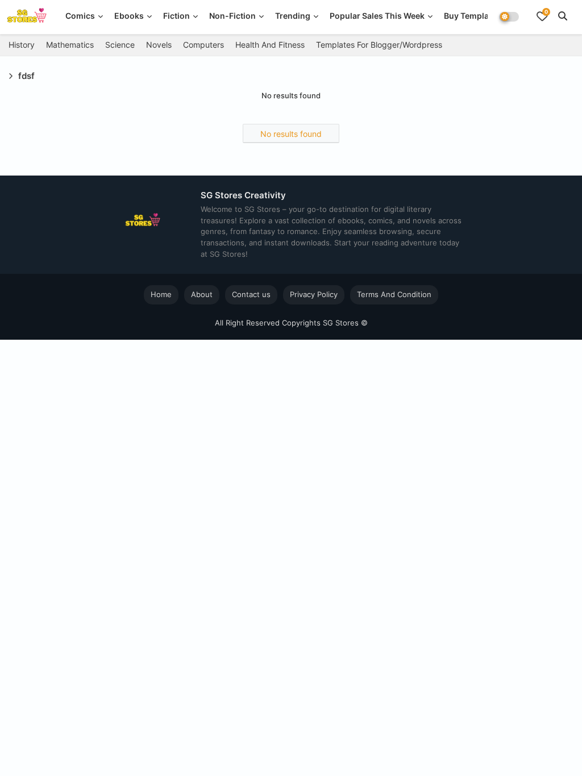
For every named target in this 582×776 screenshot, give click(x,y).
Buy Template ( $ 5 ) (482, 15)
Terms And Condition (394, 294)
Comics (80, 15)
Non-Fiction (232, 15)
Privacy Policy (314, 294)
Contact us (251, 294)
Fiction (176, 15)
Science (120, 44)
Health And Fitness (270, 44)
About (202, 294)
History (22, 44)
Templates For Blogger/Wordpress (379, 44)
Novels (159, 44)
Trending (292, 15)
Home (161, 294)
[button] (562, 16)
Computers (203, 44)
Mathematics (70, 44)
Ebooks (129, 15)
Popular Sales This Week (377, 15)
